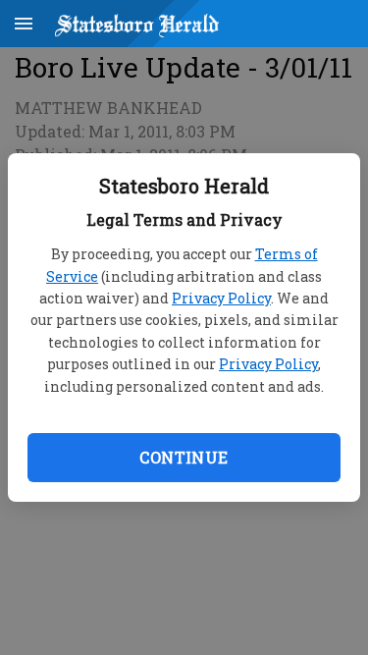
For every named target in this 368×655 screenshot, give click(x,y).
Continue (183, 457)
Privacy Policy (221, 298)
